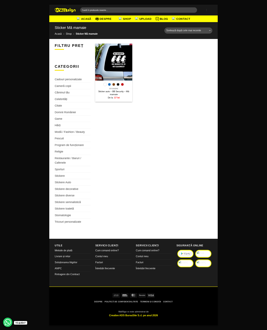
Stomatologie (63, 215)
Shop (127, 18)
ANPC (58, 268)
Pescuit (59, 138)
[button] (203, 10)
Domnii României (65, 112)
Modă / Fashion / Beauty (70, 131)
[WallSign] (65, 10)
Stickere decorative (66, 189)
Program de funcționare (69, 145)
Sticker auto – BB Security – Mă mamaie (113, 93)
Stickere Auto (63, 182)
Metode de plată (63, 250)
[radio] (105, 84)
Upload (145, 18)
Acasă (86, 18)
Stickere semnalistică (68, 202)
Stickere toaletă (64, 208)
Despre (105, 18)
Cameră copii (63, 86)
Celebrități (61, 99)
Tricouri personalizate (68, 221)
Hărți (58, 125)
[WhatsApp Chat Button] (7, 322)
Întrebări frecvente (105, 268)
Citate (58, 105)
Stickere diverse (64, 195)
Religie (59, 151)
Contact (183, 18)
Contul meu (101, 256)
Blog (164, 18)
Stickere (60, 175)
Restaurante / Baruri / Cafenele (68, 160)
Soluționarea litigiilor (66, 262)
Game (58, 118)
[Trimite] (194, 10)
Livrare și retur (62, 256)
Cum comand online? (107, 250)
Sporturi (59, 169)
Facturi (99, 262)
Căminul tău (62, 92)
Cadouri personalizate (68, 79)
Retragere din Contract (67, 274)
